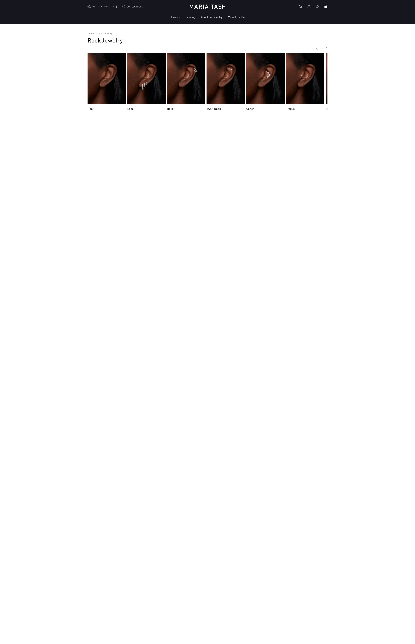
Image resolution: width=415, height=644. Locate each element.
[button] (165, 19)
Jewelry (175, 17)
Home (91, 33)
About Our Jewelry (211, 17)
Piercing (190, 17)
